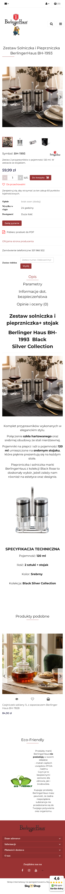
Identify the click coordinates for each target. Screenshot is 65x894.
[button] (57, 4)
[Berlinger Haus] (55, 153)
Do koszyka (38, 177)
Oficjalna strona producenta (18, 241)
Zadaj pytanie (12, 223)
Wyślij (26, 266)
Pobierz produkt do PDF (20, 232)
